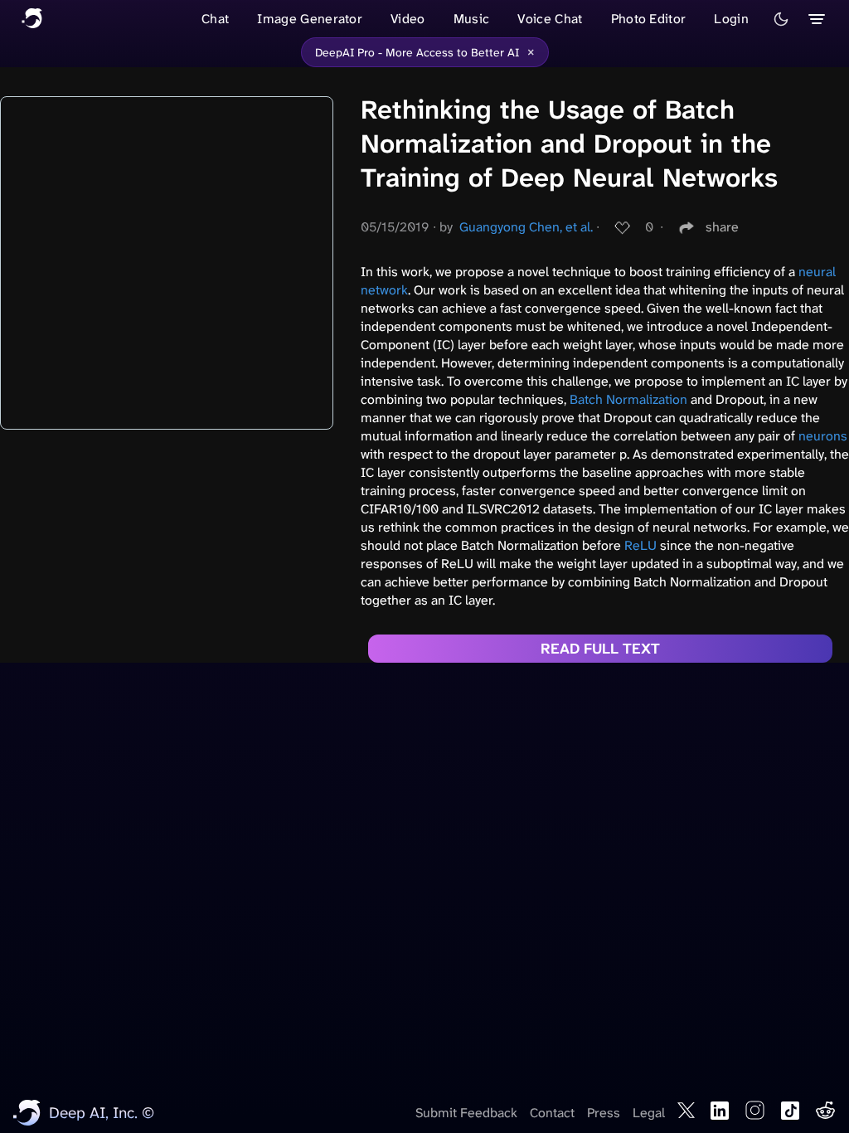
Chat (215, 18)
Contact (552, 1112)
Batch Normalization (628, 399)
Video (408, 18)
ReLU (640, 545)
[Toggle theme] (781, 19)
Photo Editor (648, 18)
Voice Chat (549, 18)
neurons (822, 436)
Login (731, 18)
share (722, 227)
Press (603, 1112)
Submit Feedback (466, 1112)
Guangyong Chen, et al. (526, 227)
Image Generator (309, 18)
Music (472, 18)
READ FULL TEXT (600, 649)
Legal (649, 1112)
